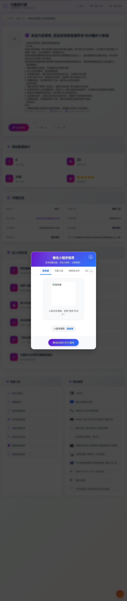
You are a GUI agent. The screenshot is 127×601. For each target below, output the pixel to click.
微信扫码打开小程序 (63, 342)
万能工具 (59, 270)
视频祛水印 (74, 270)
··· (91, 271)
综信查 (45, 270)
